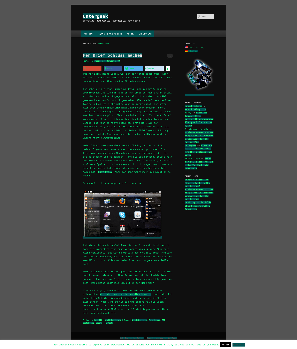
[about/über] (199, 95)
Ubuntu (99, 323)
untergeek (95, 16)
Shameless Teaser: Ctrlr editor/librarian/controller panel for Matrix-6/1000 (199, 119)
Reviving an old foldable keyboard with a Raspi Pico (198, 205)
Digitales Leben (113, 320)
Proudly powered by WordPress (162, 338)
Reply (109, 323)
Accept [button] (225, 345)
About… (130, 34)
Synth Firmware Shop (110, 34)
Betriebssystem (139, 320)
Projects (89, 34)
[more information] (168, 68)
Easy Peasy (105, 172)
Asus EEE (98, 320)
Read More (238, 344)
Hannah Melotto (193, 106)
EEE (163, 320)
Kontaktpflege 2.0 (195, 109)
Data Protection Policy (132, 338)
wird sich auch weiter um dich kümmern (125, 294)
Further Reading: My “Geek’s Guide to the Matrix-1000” (197, 183)
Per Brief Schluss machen (112, 55)
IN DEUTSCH (145, 34)
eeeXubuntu (88, 323)
